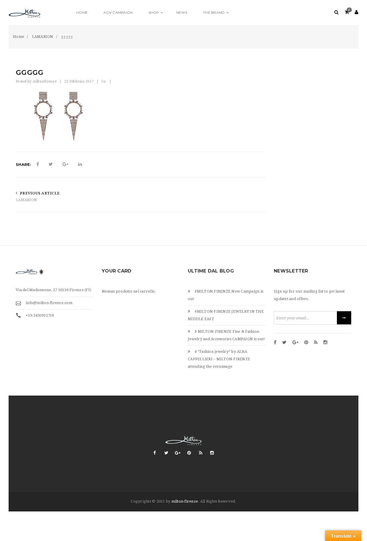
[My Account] (356, 12)
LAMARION (26, 200)
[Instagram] (325, 343)
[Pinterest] (306, 343)
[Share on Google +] (66, 164)
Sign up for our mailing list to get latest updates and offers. (309, 295)
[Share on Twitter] (50, 164)
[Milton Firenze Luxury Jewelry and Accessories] (39, 12)
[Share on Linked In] (80, 164)
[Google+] (295, 343)
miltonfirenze (44, 81)
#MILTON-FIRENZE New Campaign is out (225, 295)
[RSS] (316, 343)
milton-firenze (184, 501)
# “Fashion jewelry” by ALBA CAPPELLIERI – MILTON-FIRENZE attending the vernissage (219, 359)
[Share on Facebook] (37, 164)
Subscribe (344, 317)
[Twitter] (284, 343)
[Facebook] (275, 343)
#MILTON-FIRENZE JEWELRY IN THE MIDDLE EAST (226, 315)
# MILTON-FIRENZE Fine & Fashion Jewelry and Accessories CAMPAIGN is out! (226, 335)
